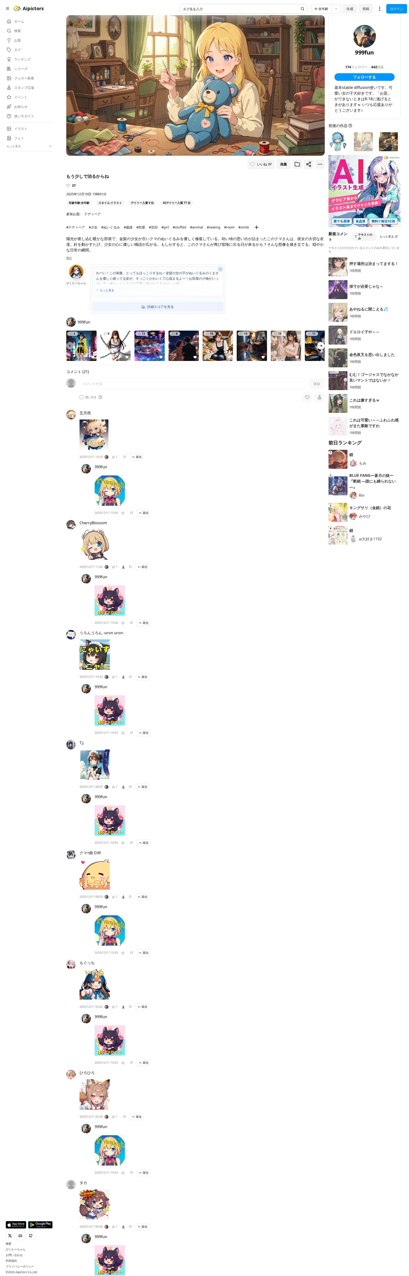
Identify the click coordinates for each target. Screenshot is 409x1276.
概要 (8, 1244)
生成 (350, 8)
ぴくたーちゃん (16, 1249)
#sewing (213, 227)
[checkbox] (81, 397)
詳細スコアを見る (160, 306)
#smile (243, 227)
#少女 (93, 227)
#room (229, 227)
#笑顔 (153, 227)
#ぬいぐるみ (110, 227)
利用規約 (11, 1261)
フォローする (364, 77)
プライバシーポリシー (20, 1266)
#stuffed (179, 227)
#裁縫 (128, 227)
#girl (165, 227)
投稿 (366, 8)
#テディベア (75, 227)
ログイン (396, 8)
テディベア (92, 214)
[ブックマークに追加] (297, 164)
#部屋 (140, 227)
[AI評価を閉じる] (220, 269)
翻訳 (69, 258)
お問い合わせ (14, 1255)
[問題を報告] (124, 457)
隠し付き (91, 397)
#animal (196, 227)
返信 (139, 457)
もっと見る (107, 290)
